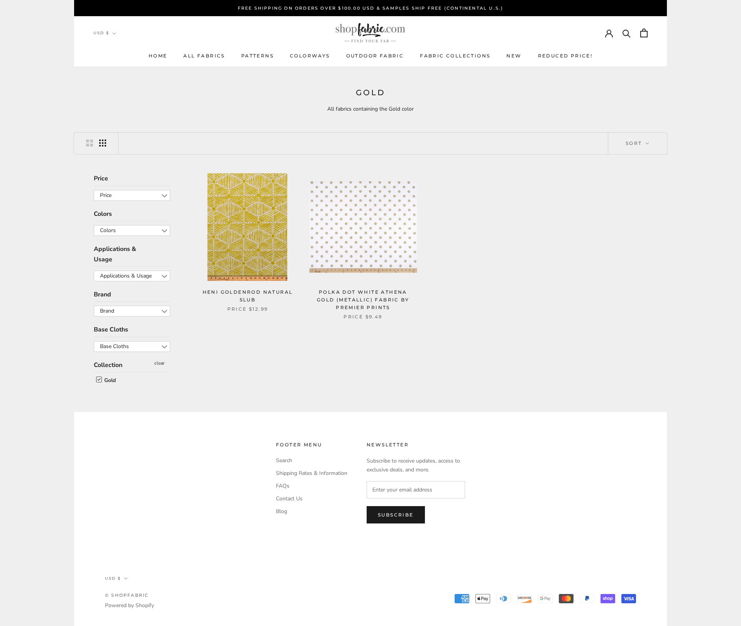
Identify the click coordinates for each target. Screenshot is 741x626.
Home (158, 56)
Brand (102, 294)
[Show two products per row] (89, 143)
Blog (281, 511)
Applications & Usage (115, 254)
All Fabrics (204, 56)
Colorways (310, 56)
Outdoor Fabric (375, 56)
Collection (108, 365)
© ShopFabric (127, 595)
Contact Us (289, 498)
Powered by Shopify (129, 605)
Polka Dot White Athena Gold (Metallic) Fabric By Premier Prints (363, 299)
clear (159, 363)
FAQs (282, 486)
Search (284, 460)
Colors (103, 214)
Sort (635, 143)
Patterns (257, 56)
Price (101, 178)
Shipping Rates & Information (311, 473)
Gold (109, 380)
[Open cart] (644, 33)
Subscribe (396, 515)
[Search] (627, 33)
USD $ (101, 32)
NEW (513, 56)
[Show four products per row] (102, 143)
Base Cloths (111, 329)
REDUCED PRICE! (565, 56)
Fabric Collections (455, 56)
